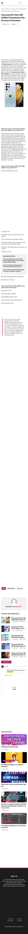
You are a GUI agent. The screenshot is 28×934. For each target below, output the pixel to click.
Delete (10, 675)
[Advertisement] (14, 43)
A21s (13, 630)
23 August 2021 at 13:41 (21, 666)
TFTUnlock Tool (7, 821)
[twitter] (5, 593)
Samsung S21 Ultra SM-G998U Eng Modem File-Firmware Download (19, 619)
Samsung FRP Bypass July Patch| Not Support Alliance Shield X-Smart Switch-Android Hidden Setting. (14, 260)
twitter (19, 919)
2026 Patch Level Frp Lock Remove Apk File (13, 785)
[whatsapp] (8, 593)
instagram (10, 920)
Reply (6, 675)
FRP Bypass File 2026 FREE (9, 747)
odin (8, 231)
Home (2, 9)
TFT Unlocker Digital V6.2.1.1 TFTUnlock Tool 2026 (13, 826)
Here (12, 303)
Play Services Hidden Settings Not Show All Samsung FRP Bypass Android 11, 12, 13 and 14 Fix (13, 806)
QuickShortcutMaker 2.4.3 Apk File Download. (12, 765)
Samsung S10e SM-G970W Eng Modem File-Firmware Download (19, 636)
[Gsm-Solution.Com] (2, 3)
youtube (19, 920)
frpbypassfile (7, 742)
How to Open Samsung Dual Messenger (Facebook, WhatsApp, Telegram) (13, 270)
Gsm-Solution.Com (17, 926)
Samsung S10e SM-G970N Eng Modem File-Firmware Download (19, 645)
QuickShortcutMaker (9, 760)
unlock (5, 780)
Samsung (7, 9)
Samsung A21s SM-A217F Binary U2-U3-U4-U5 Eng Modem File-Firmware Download (18, 627)
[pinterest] (11, 593)
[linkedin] (15, 593)
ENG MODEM (11, 588)
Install (5, 171)
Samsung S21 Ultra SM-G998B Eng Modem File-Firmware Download (18, 654)
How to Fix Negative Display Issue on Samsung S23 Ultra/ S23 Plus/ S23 (12, 265)
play (6, 666)
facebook (10, 919)
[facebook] (2, 593)
